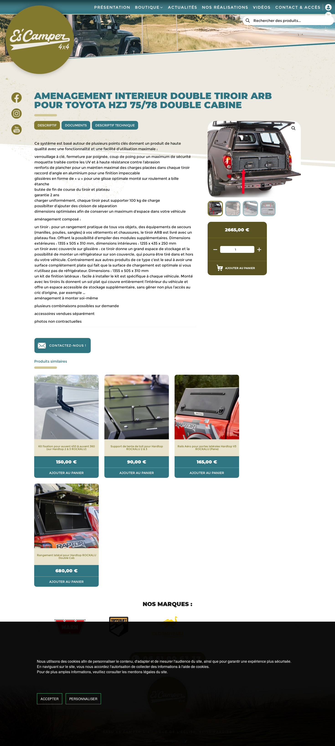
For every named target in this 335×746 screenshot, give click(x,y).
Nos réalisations (225, 7)
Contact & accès (298, 7)
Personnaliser (83, 698)
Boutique (147, 7)
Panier (328, 15)
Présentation (112, 7)
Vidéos (262, 7)
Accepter (50, 698)
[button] (293, 128)
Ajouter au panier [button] (66, 473)
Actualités (182, 7)
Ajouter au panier (240, 268)
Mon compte (328, 7)
